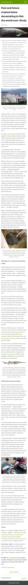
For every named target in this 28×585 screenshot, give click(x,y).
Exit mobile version (14, 583)
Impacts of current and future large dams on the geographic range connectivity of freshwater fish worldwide (13, 534)
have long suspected (14, 161)
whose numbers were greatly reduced (10, 338)
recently (8, 134)
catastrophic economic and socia (8, 354)
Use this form (12, 558)
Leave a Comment (14, 572)
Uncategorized (10, 567)
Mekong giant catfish (6, 332)
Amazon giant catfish (18, 332)
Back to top (24, 578)
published (12, 134)
